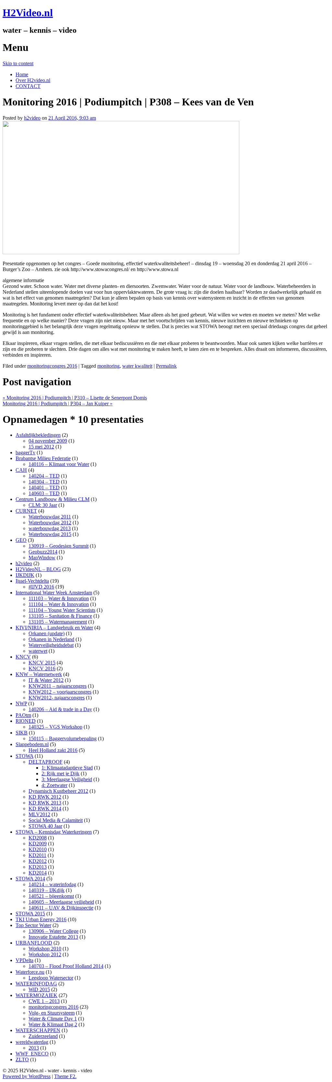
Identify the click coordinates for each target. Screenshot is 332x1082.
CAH (21, 470)
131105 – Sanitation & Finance (60, 616)
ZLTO (22, 1059)
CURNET (26, 511)
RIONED (26, 721)
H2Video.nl (28, 12)
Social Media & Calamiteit (56, 820)
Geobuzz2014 (43, 551)
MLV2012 (39, 814)
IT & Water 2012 (46, 680)
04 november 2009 (48, 441)
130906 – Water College (53, 931)
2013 (34, 1048)
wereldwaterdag (32, 1042)
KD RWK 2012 (45, 797)
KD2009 (38, 843)
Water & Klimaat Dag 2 (53, 1024)
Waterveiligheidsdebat (51, 645)
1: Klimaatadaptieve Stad (67, 767)
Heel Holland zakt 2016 (53, 750)
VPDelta (24, 960)
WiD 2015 (39, 989)
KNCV (23, 657)
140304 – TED (44, 481)
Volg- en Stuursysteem (52, 1013)
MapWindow (42, 557)
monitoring (108, 366)
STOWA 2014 (30, 878)
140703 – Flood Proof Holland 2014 (66, 966)
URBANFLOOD (34, 942)
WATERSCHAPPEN (38, 1030)
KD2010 (38, 849)
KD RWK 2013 (45, 802)
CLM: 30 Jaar (43, 505)
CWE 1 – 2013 (44, 1001)
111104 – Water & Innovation (59, 604)
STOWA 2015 (30, 913)
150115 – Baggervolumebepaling (63, 738)
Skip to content (18, 63)
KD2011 (37, 855)
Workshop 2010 (45, 948)
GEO (21, 540)
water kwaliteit (137, 366)
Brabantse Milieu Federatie (43, 458)
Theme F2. (65, 1076)
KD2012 (38, 861)
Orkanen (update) (47, 633)
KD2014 (38, 872)
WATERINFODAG (36, 983)
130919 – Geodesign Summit (59, 546)
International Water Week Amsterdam (54, 592)
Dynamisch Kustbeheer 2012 (58, 791)
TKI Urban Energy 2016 (41, 919)
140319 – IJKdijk (47, 890)
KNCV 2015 (42, 662)
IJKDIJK (25, 575)
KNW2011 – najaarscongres (58, 686)
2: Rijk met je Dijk (60, 773)
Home (22, 74)
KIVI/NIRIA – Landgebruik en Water (54, 627)
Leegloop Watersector (51, 978)
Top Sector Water (33, 925)
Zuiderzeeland (43, 1036)
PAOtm (23, 715)
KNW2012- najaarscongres (57, 697)
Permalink (166, 366)
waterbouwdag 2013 (50, 528)
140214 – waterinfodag (52, 884)
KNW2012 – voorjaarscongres (60, 692)
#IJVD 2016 (41, 586)
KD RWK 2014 (45, 808)
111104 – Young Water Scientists (62, 610)
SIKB (22, 732)
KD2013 (38, 867)
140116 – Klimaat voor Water (59, 464)
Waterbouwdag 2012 (50, 522)
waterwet (38, 651)
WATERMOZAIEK (36, 995)
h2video (32, 118)
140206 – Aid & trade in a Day (60, 709)
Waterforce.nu (30, 972)
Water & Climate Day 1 (53, 1018)
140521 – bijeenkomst (51, 896)
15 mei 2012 (41, 446)
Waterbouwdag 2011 (50, 516)
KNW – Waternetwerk (39, 674)
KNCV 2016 (42, 668)
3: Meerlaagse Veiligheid (67, 779)
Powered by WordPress (27, 1076)
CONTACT (28, 86)
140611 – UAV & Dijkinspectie (61, 907)
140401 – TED (44, 487)
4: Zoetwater (54, 785)
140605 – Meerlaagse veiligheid (61, 902)
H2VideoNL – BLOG (38, 569)
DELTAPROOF (46, 762)
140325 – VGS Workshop (55, 727)
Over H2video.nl (33, 80)
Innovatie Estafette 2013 (53, 937)
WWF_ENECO (32, 1053)
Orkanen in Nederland (51, 639)
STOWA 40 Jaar (45, 826)
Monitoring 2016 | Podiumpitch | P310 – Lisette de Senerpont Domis (75, 397)
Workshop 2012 (45, 954)
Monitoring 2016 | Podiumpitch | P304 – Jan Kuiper (58, 403)
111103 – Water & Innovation (59, 598)
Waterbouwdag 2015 (50, 534)
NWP (21, 703)
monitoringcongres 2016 (52, 366)
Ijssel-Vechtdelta (32, 581)
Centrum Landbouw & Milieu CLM (52, 499)
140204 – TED (44, 476)
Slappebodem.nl (32, 744)
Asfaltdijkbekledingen (38, 435)
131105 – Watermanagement (58, 621)
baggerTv (25, 452)
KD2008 (38, 837)
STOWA (24, 756)
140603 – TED (44, 493)
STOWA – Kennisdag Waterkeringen (54, 832)
